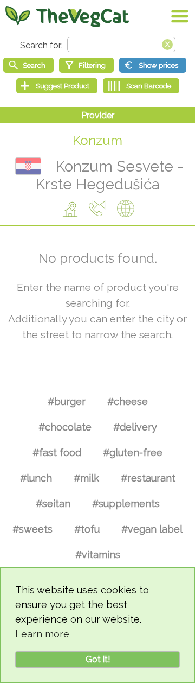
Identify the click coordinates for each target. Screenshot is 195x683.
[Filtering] (86, 65)
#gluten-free (132, 452)
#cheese (127, 401)
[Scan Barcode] (141, 85)
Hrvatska (28, 166)
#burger (67, 401)
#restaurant (148, 478)
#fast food (56, 452)
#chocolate (65, 427)
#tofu (87, 529)
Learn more (42, 634)
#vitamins (97, 554)
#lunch (36, 478)
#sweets (32, 529)
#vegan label (152, 529)
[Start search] (28, 65)
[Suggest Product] (57, 85)
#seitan (53, 503)
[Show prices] (152, 65)
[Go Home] (67, 16)
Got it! (98, 659)
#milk (86, 478)
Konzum (97, 140)
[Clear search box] (167, 43)
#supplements (126, 503)
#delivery (135, 427)
